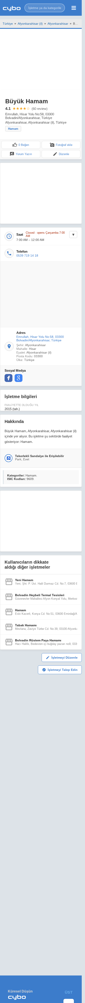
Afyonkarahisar (58, 23)
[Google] (18, 378)
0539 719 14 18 (27, 255)
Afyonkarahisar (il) (30, 23)
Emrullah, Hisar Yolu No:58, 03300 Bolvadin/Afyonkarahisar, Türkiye (40, 338)
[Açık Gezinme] (73, 8)
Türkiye (8, 23)
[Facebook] (8, 378)
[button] (44, 7)
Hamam (13, 128)
